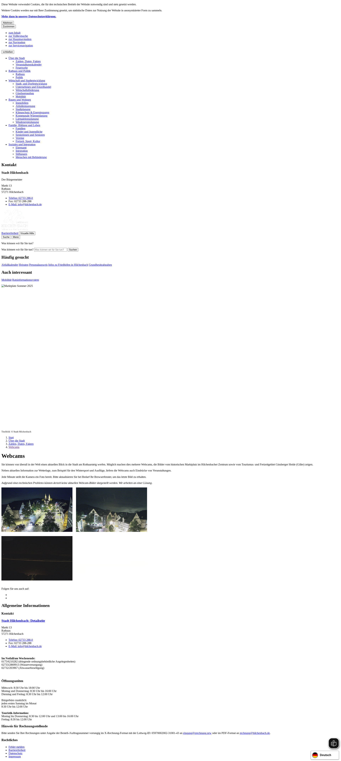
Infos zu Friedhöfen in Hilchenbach (68, 264)
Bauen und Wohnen (20, 99)
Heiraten (23, 264)
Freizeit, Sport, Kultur (28, 141)
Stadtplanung (23, 109)
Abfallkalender (9, 264)
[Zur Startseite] (14, 229)
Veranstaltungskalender (29, 64)
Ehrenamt (21, 147)
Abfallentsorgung (25, 106)
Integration (22, 150)
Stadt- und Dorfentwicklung (31, 83)
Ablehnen (7, 22)
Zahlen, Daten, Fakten (28, 61)
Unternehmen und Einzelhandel (33, 86)
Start (11, 437)
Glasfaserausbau (25, 93)
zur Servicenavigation (21, 45)
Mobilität (21, 96)
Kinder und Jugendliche (29, 131)
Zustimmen (8, 26)
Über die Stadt (17, 58)
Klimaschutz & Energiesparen (32, 112)
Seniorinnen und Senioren (30, 134)
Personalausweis (38, 264)
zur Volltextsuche (18, 35)
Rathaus (20, 74)
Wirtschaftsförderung (27, 90)
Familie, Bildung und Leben (24, 125)
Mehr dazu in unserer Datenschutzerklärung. (28, 16)
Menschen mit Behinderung (31, 157)
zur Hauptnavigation (20, 39)
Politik (19, 77)
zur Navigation (17, 42)
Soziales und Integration (22, 144)
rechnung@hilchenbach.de (255, 733)
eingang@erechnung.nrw (197, 733)
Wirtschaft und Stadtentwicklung (27, 80)
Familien (20, 128)
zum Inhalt (14, 32)
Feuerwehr (22, 67)
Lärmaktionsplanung (27, 118)
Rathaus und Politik (20, 70)
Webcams (14, 447)
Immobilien (22, 102)
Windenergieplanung (27, 122)
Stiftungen (21, 154)
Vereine (20, 138)
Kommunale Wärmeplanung (31, 115)
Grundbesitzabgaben (100, 264)
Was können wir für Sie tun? (17, 249)
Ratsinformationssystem (25, 279)
